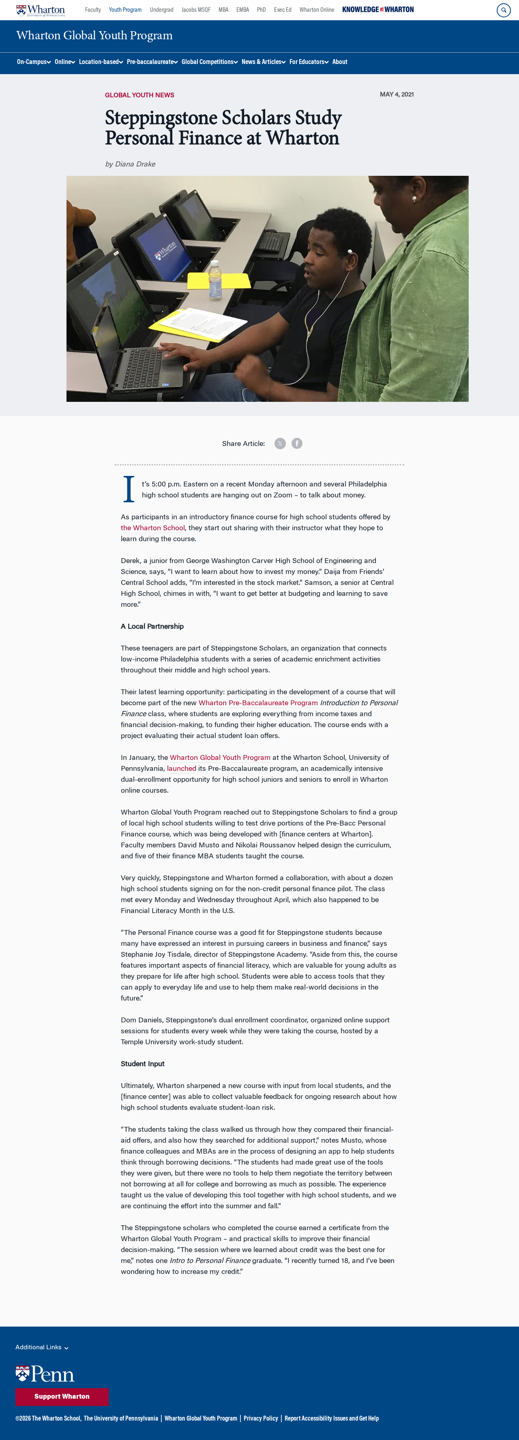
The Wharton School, (56, 1419)
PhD (261, 10)
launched (181, 769)
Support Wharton (62, 1397)
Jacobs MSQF (196, 10)
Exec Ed (283, 10)
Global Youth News (139, 95)
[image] (274, 440)
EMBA (242, 10)
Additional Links (39, 1347)
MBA (223, 10)
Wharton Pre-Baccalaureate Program (258, 703)
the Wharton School (153, 528)
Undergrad (162, 10)
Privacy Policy (261, 1419)
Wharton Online (317, 10)
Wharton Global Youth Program (220, 758)
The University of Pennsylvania (121, 1419)
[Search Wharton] (504, 10)
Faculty (93, 10)
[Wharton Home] (40, 10)
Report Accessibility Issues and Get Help (332, 1419)
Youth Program (125, 10)
